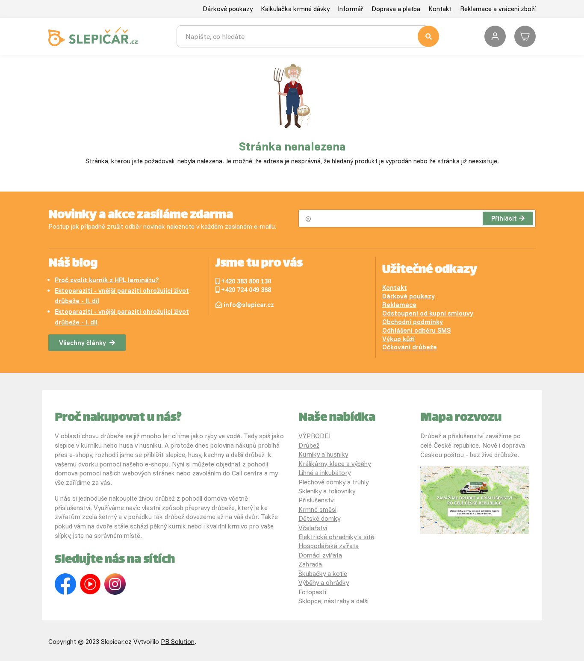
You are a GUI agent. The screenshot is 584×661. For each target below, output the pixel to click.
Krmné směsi (317, 509)
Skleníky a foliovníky (326, 491)
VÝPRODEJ (314, 436)
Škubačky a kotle (322, 574)
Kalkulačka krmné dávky (295, 9)
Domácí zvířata (320, 555)
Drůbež (308, 445)
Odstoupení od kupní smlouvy (427, 313)
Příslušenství (316, 500)
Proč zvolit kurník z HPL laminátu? (107, 280)
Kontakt (440, 9)
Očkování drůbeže (409, 347)
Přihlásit (504, 218)
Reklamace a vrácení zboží (498, 9)
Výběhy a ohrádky (323, 582)
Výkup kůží (398, 339)
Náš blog (72, 263)
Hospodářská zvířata (328, 546)
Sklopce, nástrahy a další (333, 601)
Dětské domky (319, 518)
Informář (350, 9)
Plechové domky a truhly (333, 482)
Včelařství (312, 528)
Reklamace (399, 305)
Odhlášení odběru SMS (416, 330)
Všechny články (82, 343)
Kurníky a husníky (323, 454)
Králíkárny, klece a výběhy (334, 464)
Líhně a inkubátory (324, 473)
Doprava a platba (396, 9)
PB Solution (178, 641)
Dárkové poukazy (228, 9)
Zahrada (310, 564)
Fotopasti (312, 592)
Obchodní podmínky (412, 322)
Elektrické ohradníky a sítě (336, 537)
